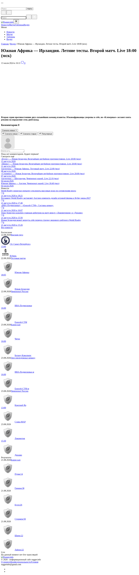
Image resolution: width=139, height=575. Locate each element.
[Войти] (9, 12)
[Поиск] (3, 12)
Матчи (10, 34)
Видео (9, 39)
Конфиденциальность (21, 562)
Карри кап (15, 324)
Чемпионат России (19, 291)
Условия (34, 562)
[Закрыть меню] (16, 21)
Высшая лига (17, 235)
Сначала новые (11, 134)
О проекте (6, 562)
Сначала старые (29, 134)
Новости (11, 32)
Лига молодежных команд (23, 358)
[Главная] (14, 6)
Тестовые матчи (18, 258)
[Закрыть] (34, 17)
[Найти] (29, 17)
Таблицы (11, 37)
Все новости (7, 227)
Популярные (46, 134)
